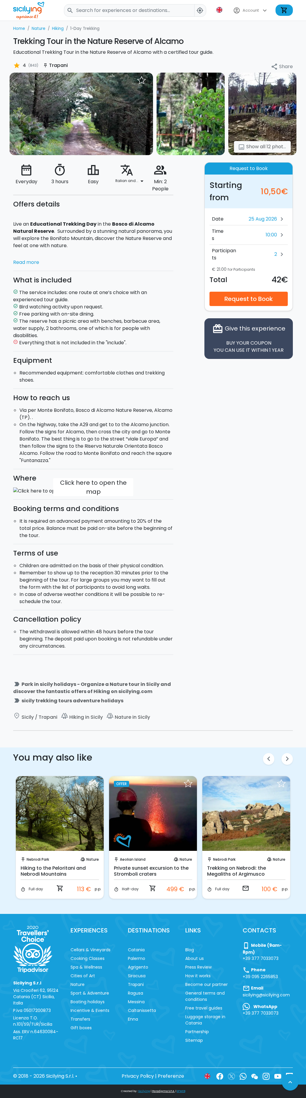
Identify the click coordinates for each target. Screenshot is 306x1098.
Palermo (136, 958)
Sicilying (144, 1091)
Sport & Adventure (90, 993)
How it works (198, 976)
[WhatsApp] (243, 1076)
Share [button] (282, 67)
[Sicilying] (32, 10)
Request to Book (248, 299)
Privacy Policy (138, 1076)
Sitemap (194, 1040)
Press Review (198, 967)
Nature (92, 859)
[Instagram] (266, 1076)
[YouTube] (277, 1076)
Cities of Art (83, 976)
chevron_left (268, 758)
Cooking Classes (88, 958)
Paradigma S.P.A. (163, 1091)
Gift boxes (81, 1028)
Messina (136, 1002)
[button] (220, 9)
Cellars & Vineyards (91, 950)
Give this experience (248, 338)
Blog (189, 950)
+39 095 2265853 (260, 977)
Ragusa (135, 993)
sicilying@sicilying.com (266, 995)
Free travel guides (203, 1008)
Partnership (197, 1032)
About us (194, 958)
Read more (26, 262)
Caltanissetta (142, 1010)
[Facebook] (219, 1076)
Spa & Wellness (86, 967)
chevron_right (287, 758)
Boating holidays (88, 1002)
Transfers (80, 1019)
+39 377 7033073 (261, 958)
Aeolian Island (133, 859)
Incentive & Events (90, 1010)
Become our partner (206, 984)
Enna (133, 1019)
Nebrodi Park (38, 859)
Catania (136, 950)
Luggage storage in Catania (205, 1020)
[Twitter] (231, 1076)
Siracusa (137, 976)
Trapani (136, 984)
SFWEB (181, 1091)
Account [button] (250, 10)
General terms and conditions (205, 996)
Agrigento (138, 967)
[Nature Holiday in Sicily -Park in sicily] (81, 113)
